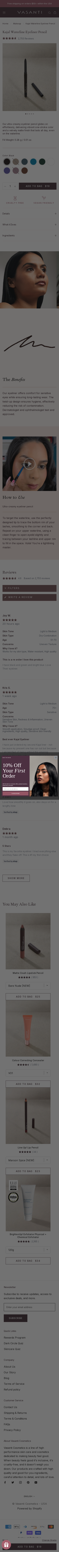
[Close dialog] (55, 757)
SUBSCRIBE (15, 793)
